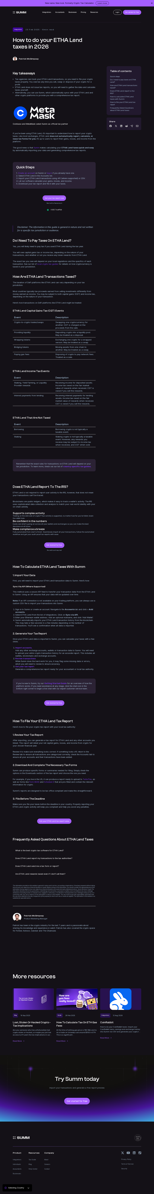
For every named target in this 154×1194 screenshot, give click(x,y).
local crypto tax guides (47, 264)
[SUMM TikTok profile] (140, 1153)
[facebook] (110, 126)
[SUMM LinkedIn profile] (134, 1153)
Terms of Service (127, 1164)
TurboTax (87, 779)
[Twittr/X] (116, 126)
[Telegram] (132, 126)
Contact (47, 1169)
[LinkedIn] (121, 126)
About (46, 1159)
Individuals (17, 1164)
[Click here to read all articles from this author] (54, 922)
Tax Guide (32, 1159)
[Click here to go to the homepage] (19, 12)
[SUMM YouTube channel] (128, 1153)
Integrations (46, 12)
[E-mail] (137, 126)
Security (124, 1169)
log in (49, 173)
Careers (47, 1164)
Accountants (59, 12)
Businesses (73, 12)
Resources (94, 12)
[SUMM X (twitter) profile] (122, 1153)
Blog (30, 1164)
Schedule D (49, 782)
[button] (54, 850)
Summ (36, 148)
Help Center (33, 1169)
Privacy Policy (126, 1159)
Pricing (83, 12)
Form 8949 (34, 782)
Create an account (26, 173)
